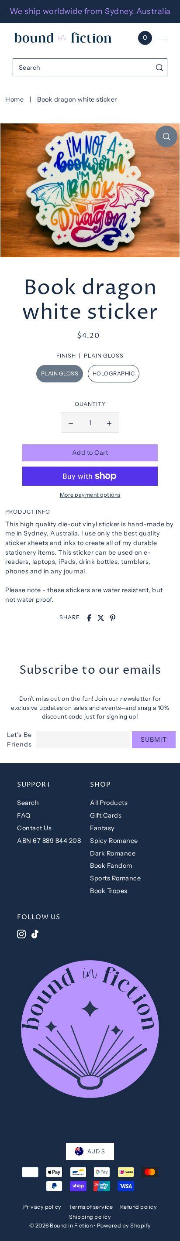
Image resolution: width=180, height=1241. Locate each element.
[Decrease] (70, 422)
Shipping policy (90, 1217)
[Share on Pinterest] (112, 617)
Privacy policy (42, 1206)
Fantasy (102, 828)
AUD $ (96, 1151)
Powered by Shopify (124, 1225)
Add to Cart (90, 453)
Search (28, 803)
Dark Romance (112, 853)
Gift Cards (105, 815)
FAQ (24, 815)
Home (14, 99)
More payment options (90, 494)
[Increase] (109, 422)
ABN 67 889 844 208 (49, 841)
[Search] (159, 67)
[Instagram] (21, 933)
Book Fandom (111, 865)
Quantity (90, 404)
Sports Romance (115, 878)
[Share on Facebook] (89, 617)
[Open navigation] (162, 38)
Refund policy (138, 1206)
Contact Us (34, 828)
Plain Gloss (60, 373)
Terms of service (91, 1206)
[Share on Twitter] (100, 617)
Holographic (114, 373)
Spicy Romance (114, 841)
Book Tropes (109, 891)
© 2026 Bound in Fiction (61, 1225)
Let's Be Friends (19, 740)
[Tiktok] (34, 933)
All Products (109, 803)
